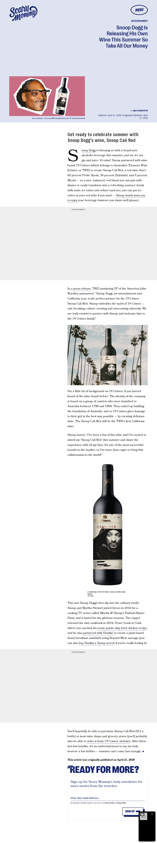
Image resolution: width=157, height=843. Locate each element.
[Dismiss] (152, 814)
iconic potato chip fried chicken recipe (122, 628)
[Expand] (142, 814)
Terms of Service (110, 803)
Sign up (130, 811)
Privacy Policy (121, 803)
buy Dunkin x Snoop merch (97, 643)
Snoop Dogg (89, 150)
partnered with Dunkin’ (98, 633)
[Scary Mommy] (23, 13)
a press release (81, 289)
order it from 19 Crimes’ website (108, 741)
